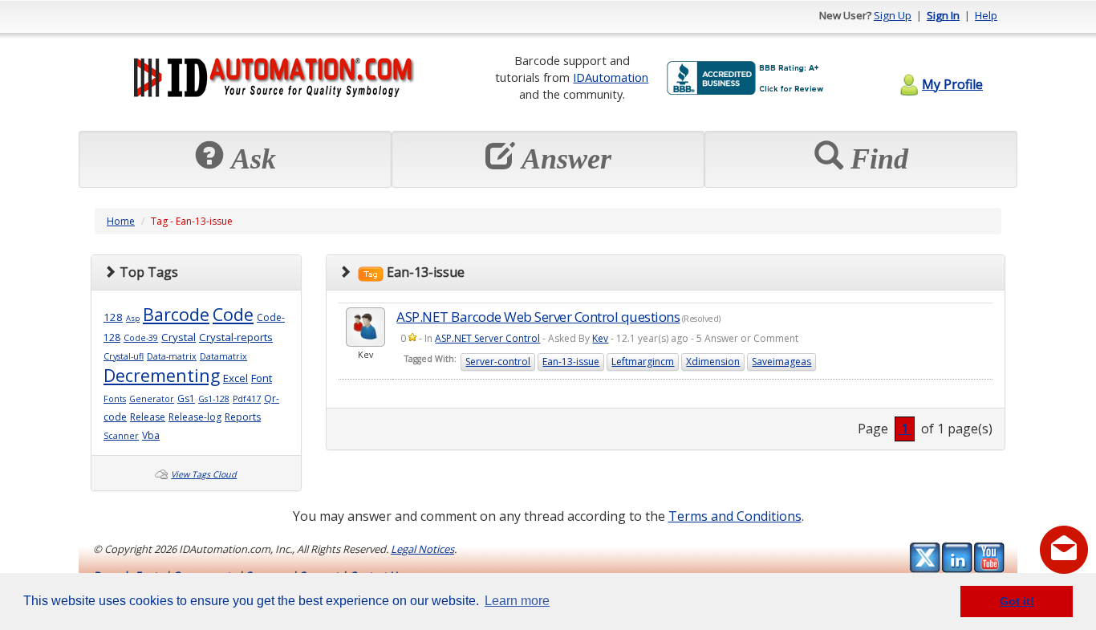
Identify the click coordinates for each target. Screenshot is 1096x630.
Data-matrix (172, 356)
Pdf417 (247, 398)
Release (147, 417)
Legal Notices (422, 549)
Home (121, 221)
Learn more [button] (517, 601)
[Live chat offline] (1064, 550)
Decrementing (162, 375)
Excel (235, 378)
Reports (243, 417)
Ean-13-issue (570, 361)
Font (261, 378)
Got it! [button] (1017, 601)
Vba (151, 435)
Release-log (194, 417)
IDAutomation (610, 77)
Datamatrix (223, 356)
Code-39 (141, 337)
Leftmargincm (642, 361)
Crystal (178, 337)
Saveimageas (781, 361)
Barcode (176, 314)
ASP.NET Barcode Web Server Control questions (538, 316)
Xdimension (713, 361)
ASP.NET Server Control (487, 338)
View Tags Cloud (204, 474)
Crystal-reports (236, 337)
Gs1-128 (213, 398)
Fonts (115, 398)
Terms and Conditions (735, 516)
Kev (600, 338)
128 (113, 317)
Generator (151, 398)
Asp (133, 318)
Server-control (497, 361)
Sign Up (892, 15)
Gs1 (186, 398)
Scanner (121, 435)
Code (233, 314)
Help (986, 15)
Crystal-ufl (124, 356)
